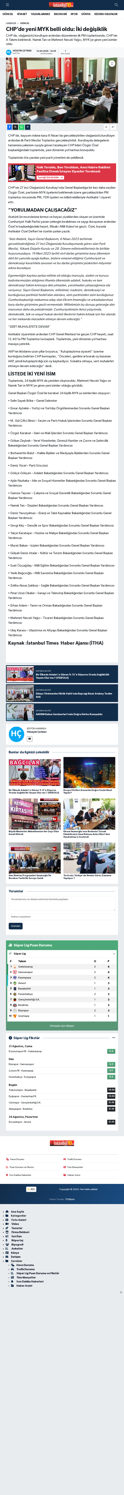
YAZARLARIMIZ (40, 14)
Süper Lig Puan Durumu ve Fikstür (37, 1273)
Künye (15, 1252)
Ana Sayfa (17, 1211)
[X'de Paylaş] (15, 127)
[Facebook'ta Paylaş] (9, 127)
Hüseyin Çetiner (37, 732)
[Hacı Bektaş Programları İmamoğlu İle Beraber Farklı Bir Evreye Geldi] (35, 858)
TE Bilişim (70, 1199)
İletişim (16, 1257)
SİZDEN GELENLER (105, 14)
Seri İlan (16, 1236)
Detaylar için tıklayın (62, 1026)
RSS (32, 1189)
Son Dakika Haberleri (20, 1175)
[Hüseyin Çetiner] (16, 734)
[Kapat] (122, 1293)
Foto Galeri (18, 1220)
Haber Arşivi (73, 1175)
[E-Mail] (29, 739)
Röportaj (17, 1240)
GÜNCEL (7, 14)
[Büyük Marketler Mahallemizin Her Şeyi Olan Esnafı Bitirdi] (35, 813)
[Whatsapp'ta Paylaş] (21, 127)
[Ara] (116, 5)
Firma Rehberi (20, 1232)
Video (15, 1224)
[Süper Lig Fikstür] (113, 1038)
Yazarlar (16, 1228)
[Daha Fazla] (27, 127)
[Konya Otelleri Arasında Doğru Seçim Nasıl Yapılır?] (89, 772)
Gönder (16, 926)
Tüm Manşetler (75, 1167)
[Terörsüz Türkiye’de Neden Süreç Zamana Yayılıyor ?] (89, 858)
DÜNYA (85, 14)
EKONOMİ (60, 14)
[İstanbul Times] (61, 5)
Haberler (11, 23)
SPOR (74, 14)
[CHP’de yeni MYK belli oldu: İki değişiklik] (62, 90)
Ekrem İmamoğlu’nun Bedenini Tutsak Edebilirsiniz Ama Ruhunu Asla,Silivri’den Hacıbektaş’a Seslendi (86, 834)
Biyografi (17, 1244)
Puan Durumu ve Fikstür (22, 1167)
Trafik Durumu (74, 1159)
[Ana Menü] (7, 5)
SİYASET (22, 14)
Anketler (17, 1248)
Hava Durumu (17, 1159)
